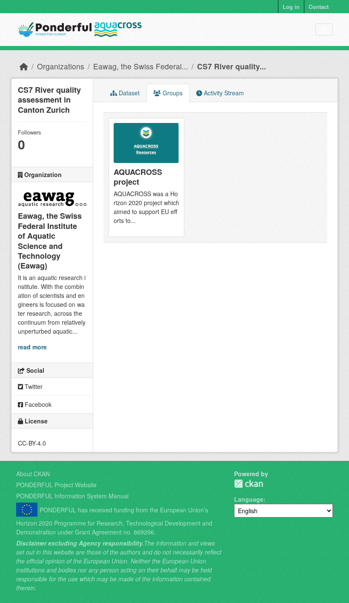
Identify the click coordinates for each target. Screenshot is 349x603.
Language (248, 499)
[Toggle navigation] (324, 29)
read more (32, 347)
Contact (319, 7)
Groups (172, 93)
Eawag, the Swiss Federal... (140, 66)
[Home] (24, 66)
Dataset (128, 93)
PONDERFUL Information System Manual (72, 496)
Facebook (37, 404)
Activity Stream (223, 93)
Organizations (60, 66)
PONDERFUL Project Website (56, 484)
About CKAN (33, 473)
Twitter (33, 386)
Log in (291, 7)
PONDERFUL (248, 483)
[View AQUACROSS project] (146, 177)
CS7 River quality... (231, 66)
